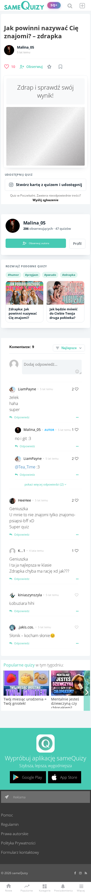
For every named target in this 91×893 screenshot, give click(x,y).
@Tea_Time (25, 467)
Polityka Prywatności (18, 842)
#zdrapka (68, 275)
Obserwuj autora (39, 243)
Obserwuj (34, 66)
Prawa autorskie (14, 833)
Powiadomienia (62, 890)
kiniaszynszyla (30, 594)
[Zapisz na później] (60, 66)
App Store (68, 777)
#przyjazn (31, 275)
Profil (77, 243)
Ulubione (50, 66)
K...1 (21, 550)
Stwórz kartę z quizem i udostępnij (49, 184)
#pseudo (50, 275)
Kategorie (45, 890)
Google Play (32, 777)
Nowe (8, 890)
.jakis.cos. (26, 627)
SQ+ (54, 5)
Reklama (19, 797)
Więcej (81, 890)
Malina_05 (25, 47)
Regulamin (10, 824)
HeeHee (24, 500)
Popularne (26, 890)
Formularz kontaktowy (20, 852)
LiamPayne (27, 389)
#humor (13, 275)
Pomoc (7, 814)
